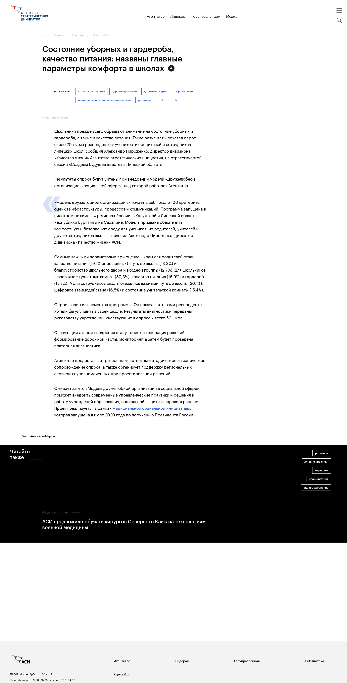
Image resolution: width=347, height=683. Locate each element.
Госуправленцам (247, 661)
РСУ (174, 100)
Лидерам (182, 661)
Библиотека (314, 661)
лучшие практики (316, 461)
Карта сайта (121, 674)
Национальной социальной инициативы (151, 407)
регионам (144, 100)
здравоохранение (124, 91)
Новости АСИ (101, 35)
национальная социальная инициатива (104, 100)
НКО (161, 100)
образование (184, 91)
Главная (58, 35)
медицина (321, 470)
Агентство (122, 661)
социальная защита (91, 91)
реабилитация (318, 479)
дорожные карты (155, 91)
